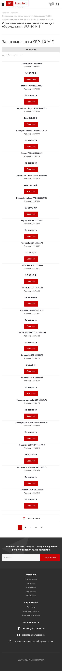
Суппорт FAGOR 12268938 (31, 490)
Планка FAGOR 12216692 (32, 243)
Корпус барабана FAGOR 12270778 (31, 131)
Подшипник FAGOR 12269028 (32, 445)
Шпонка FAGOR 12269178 (32, 355)
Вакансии (31, 587)
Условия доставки (31, 615)
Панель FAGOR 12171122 (32, 288)
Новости (31, 583)
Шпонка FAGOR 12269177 (32, 377)
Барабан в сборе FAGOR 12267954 (32, 175)
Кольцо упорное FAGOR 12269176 (32, 400)
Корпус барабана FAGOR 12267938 (31, 198)
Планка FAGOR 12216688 (32, 265)
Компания (31, 574)
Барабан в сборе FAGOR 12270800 (32, 108)
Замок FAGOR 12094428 (31, 63)
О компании (31, 579)
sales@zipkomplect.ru (33, 635)
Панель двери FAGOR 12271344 (32, 333)
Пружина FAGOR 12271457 (31, 310)
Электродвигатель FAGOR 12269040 (31, 422)
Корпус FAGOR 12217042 (31, 220)
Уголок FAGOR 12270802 (31, 86)
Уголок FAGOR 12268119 (31, 153)
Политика (31, 595)
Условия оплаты (31, 611)
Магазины (31, 591)
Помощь (31, 607)
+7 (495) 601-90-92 (32, 628)
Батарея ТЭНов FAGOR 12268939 (31, 467)
